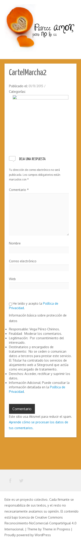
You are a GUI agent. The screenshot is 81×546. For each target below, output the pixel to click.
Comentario (19, 190)
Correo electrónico (22, 261)
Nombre (15, 243)
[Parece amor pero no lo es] (40, 27)
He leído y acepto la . (33, 306)
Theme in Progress (56, 529)
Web (12, 279)
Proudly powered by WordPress (27, 535)
